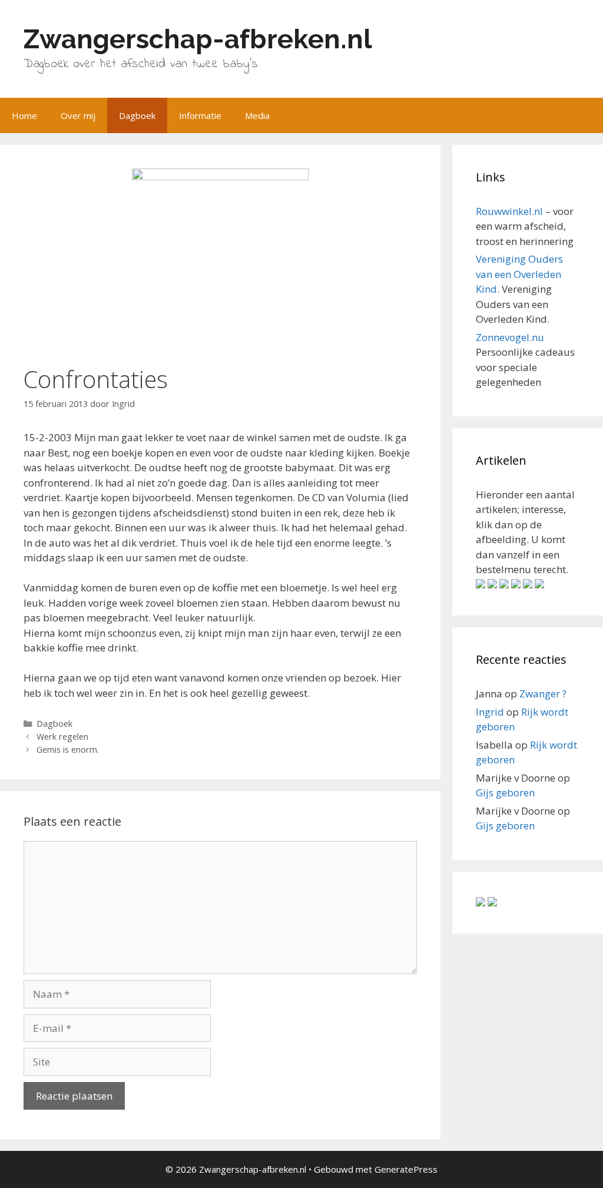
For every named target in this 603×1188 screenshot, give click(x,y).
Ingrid (490, 712)
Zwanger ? (542, 693)
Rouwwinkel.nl (509, 211)
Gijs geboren (505, 792)
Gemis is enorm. (68, 749)
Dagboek (137, 115)
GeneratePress (406, 1169)
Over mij (78, 115)
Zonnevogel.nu (510, 337)
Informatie (200, 115)
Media (257, 115)
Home (24, 115)
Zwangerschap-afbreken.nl (198, 39)
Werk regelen (62, 736)
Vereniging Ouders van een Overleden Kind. (519, 274)
